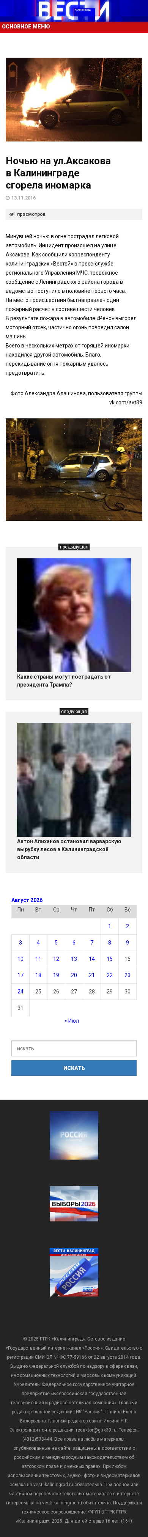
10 (20, 959)
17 (20, 975)
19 (56, 975)
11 (38, 959)
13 (74, 959)
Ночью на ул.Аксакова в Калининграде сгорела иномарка (58, 173)
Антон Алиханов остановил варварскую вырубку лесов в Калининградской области (69, 849)
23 (127, 975)
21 (92, 975)
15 (110, 959)
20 (74, 975)
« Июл (72, 1021)
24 (20, 992)
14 (92, 959)
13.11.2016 (23, 198)
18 (38, 975)
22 (110, 975)
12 (56, 959)
